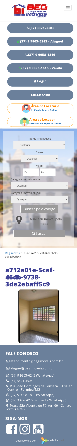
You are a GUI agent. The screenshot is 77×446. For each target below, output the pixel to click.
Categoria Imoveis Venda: (25, 179)
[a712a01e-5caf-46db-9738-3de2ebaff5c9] (38, 316)
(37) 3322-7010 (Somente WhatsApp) (38, 400)
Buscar (41, 233)
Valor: (39, 165)
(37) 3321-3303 (21, 381)
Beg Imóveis (12, 253)
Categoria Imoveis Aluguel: (26, 193)
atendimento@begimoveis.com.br (36, 361)
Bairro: (39, 152)
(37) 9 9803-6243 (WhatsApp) (32, 375)
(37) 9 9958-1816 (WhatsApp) (32, 395)
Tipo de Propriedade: (39, 138)
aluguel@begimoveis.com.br (32, 368)
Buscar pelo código (39, 208)
